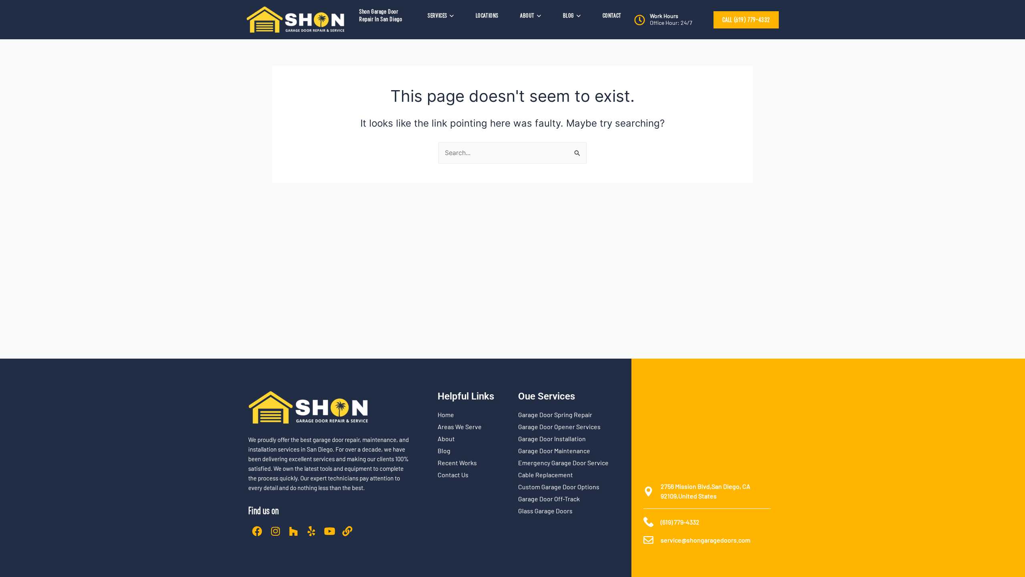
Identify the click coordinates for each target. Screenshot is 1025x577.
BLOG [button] (568, 15)
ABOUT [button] (527, 15)
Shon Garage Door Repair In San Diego (380, 15)
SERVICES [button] (437, 15)
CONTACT (612, 15)
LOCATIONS (487, 15)
